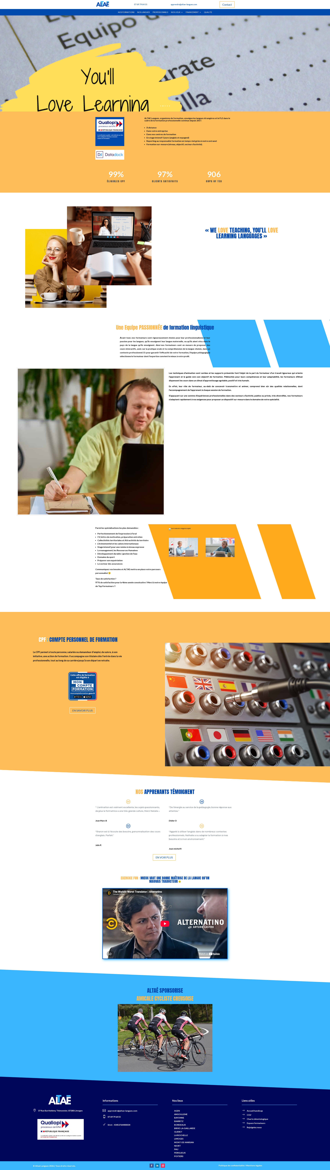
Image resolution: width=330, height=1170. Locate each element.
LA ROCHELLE (181, 1135)
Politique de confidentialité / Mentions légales (240, 1165)
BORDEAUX (180, 1125)
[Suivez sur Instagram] (163, 1166)
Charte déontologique (257, 1119)
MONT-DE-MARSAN (184, 1142)
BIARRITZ (178, 1121)
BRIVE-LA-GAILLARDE (184, 1128)
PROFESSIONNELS (160, 12)
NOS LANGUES (143, 12)
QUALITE (208, 12)
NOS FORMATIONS (126, 12)
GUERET (178, 1131)
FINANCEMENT (192, 12)
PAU (176, 1149)
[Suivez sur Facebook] (152, 1166)
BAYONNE (179, 1117)
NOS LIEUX (175, 12)
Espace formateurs (256, 1123)
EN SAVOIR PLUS (82, 710)
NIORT (177, 1146)
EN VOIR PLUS (164, 857)
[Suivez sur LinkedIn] (157, 1166)
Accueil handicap (255, 1110)
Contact (227, 4)
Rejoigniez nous (254, 1127)
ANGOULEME (180, 1114)
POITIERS (178, 1156)
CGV (249, 1115)
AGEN (177, 1110)
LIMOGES (178, 1138)
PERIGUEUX (180, 1152)
